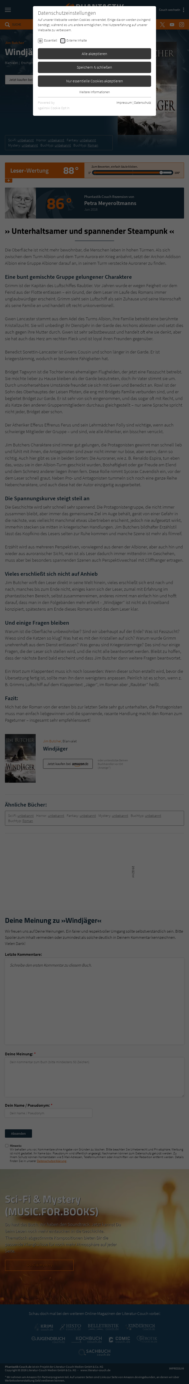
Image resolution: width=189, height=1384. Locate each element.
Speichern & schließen (94, 67)
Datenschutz (142, 102)
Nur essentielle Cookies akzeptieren (94, 80)
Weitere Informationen (94, 92)
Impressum (124, 102)
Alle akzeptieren (94, 53)
